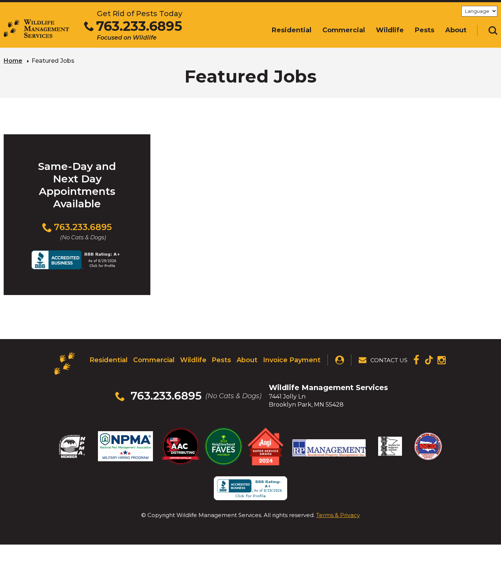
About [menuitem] (456, 30)
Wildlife (193, 360)
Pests (221, 360)
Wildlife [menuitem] (390, 30)
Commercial (154, 360)
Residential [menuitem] (291, 30)
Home (13, 60)
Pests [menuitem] (424, 30)
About (247, 360)
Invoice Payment (292, 360)
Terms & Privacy (338, 515)
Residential (108, 360)
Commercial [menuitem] (343, 30)
